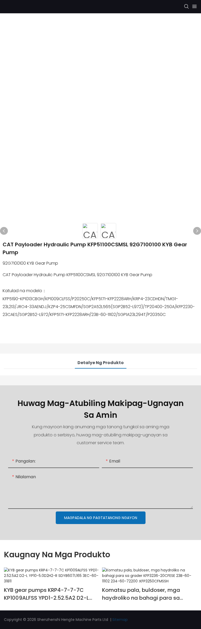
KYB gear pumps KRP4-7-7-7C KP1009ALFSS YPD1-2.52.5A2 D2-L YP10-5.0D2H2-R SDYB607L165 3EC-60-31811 (50, 594)
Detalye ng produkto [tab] (100, 363)
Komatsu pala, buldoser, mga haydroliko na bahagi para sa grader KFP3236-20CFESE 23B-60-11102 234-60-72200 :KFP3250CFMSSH (147, 594)
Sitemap (120, 619)
